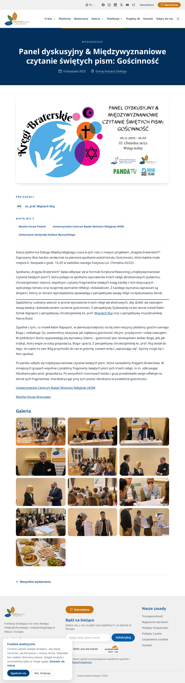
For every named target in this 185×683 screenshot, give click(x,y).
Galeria (95, 18)
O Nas (48, 18)
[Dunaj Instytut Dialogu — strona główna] (17, 19)
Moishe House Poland (32, 226)
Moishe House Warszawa (33, 397)
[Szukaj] (178, 19)
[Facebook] (103, 5)
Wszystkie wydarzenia (35, 582)
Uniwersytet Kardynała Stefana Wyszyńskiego (47, 234)
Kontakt (148, 18)
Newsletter (147, 5)
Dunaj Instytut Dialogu (111, 71)
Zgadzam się (18, 673)
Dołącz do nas (164, 18)
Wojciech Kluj (103, 313)
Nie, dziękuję (42, 673)
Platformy (65, 18)
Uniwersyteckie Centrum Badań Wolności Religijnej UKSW (88, 226)
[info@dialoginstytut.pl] (133, 5)
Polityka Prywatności (155, 628)
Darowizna (171, 5)
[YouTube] (127, 5)
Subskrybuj (123, 637)
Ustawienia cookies (155, 639)
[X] (121, 5)
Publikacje (113, 18)
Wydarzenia (81, 18)
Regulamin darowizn (155, 622)
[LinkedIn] (115, 5)
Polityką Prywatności (80, 662)
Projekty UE (133, 18)
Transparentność (152, 616)
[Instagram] (109, 5)
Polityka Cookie (152, 633)
